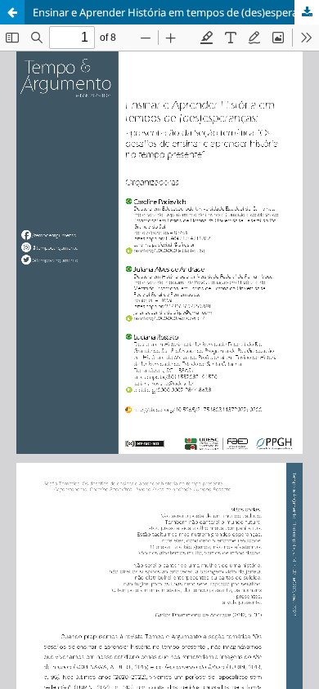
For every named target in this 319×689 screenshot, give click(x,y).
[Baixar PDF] (306, 12)
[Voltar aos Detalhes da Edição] (12, 12)
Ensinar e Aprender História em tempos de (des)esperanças (176, 12)
